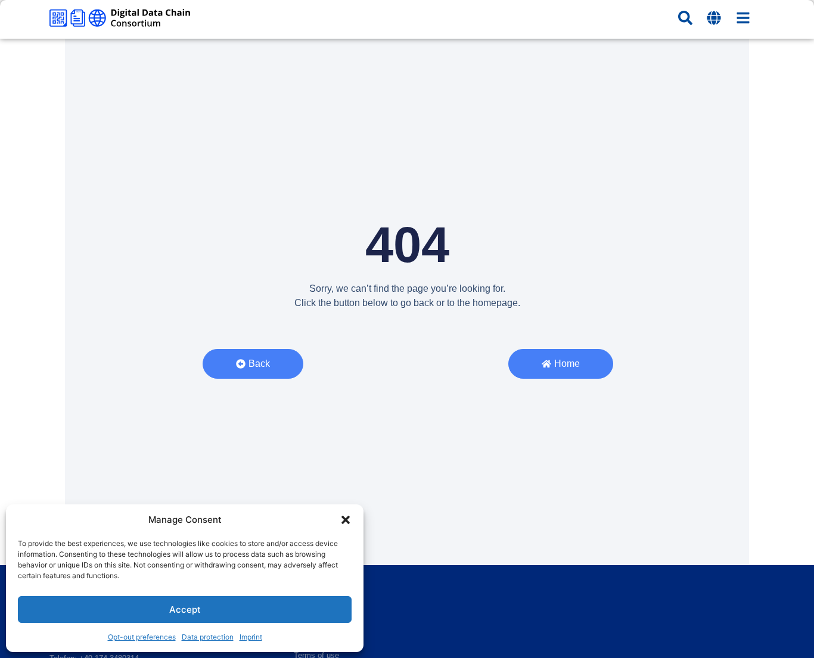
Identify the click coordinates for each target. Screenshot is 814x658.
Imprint (251, 636)
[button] (346, 520)
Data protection (208, 636)
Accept (185, 609)
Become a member (326, 598)
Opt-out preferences (142, 636)
